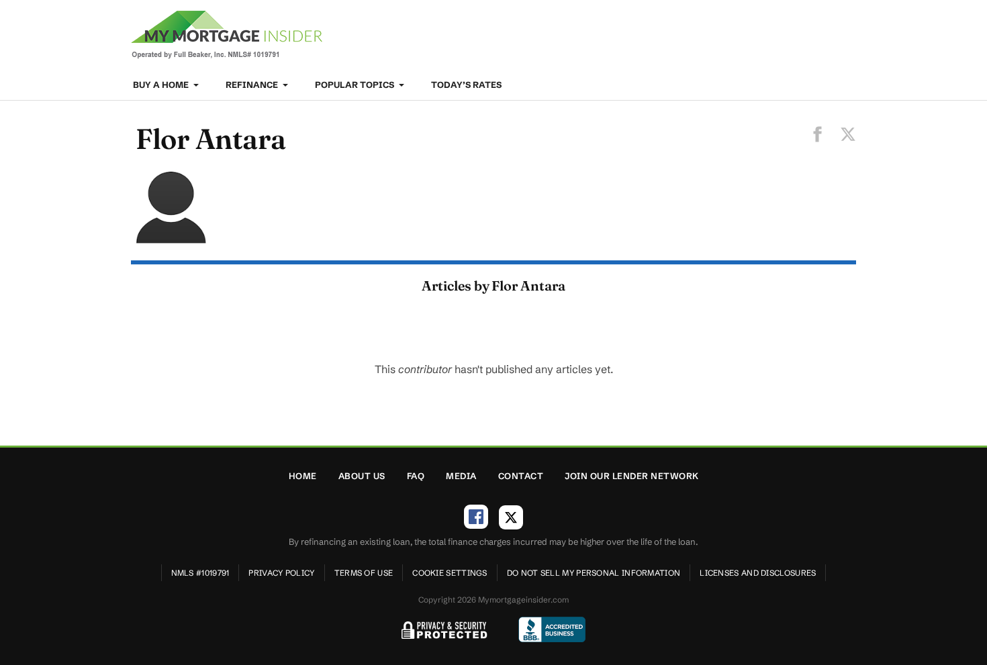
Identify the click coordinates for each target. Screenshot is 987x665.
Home (303, 475)
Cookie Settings (449, 573)
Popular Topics (355, 84)
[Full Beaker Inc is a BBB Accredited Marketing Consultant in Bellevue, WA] (551, 629)
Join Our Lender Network (632, 475)
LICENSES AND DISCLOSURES (758, 573)
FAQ (416, 475)
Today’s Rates (466, 84)
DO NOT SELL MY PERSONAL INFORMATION (594, 573)
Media (461, 475)
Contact (521, 475)
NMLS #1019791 (200, 573)
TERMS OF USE (363, 573)
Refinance (253, 84)
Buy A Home (162, 84)
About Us (361, 475)
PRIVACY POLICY (281, 573)
